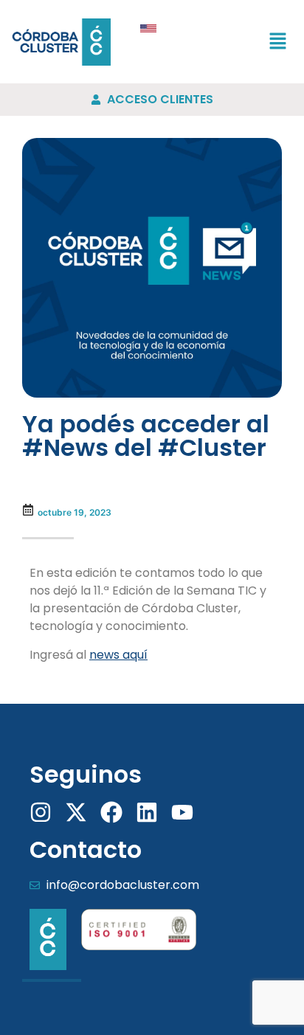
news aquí (118, 654)
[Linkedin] (147, 812)
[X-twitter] (76, 812)
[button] (278, 42)
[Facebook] (111, 812)
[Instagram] (41, 812)
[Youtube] (182, 812)
